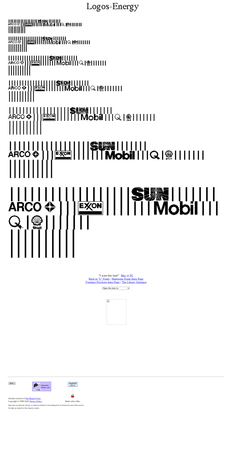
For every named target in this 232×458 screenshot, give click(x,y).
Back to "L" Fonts (99, 278)
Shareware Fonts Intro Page (127, 278)
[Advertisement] (116, 348)
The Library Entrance (134, 282)
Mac (123, 275)
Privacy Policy (36, 401)
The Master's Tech (33, 398)
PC (131, 275)
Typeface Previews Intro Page (102, 282)
